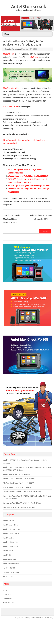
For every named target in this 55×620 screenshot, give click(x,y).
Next (50, 23)
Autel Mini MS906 (11, 107)
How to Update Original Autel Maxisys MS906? (29, 186)
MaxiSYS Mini (8, 54)
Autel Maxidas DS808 (11, 533)
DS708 (30, 198)
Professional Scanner (11, 572)
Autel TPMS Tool (9, 559)
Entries (7, 594)
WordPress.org (8, 603)
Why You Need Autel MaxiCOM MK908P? (18, 483)
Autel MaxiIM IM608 (10, 546)
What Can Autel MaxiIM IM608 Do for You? (19, 507)
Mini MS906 (38, 201)
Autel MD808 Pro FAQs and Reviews (16, 474)
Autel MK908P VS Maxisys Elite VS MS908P (19, 479)
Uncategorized (8, 576)
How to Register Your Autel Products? (17, 487)
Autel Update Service (11, 564)
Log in (5, 590)
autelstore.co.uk (14, 49)
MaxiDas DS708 (40, 198)
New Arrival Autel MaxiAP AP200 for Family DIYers (22, 503)
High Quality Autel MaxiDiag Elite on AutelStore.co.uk (12, 219)
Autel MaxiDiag (8, 538)
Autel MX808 (7, 555)
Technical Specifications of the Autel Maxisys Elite (22, 491)
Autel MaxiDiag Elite (10, 542)
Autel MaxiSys (16, 198)
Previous (5, 23)
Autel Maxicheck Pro (10, 525)
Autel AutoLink (8, 521)
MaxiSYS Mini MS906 (12, 88)
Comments (8, 598)
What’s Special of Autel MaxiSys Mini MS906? (28, 176)
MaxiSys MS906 (27, 201)
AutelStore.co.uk (28, 6)
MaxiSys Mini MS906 (11, 201)
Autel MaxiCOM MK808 (11, 529)
